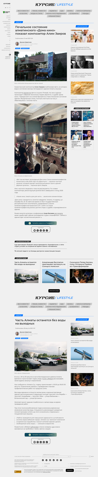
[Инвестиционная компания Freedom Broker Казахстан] (6, 12)
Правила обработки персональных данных (80, 466)
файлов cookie (46, 472)
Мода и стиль (37, 13)
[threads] (57, 460)
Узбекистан (7, 58)
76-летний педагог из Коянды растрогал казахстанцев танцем (37, 251)
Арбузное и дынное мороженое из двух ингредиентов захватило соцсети (82, 101)
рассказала (58, 213)
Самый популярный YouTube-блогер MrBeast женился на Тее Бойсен (81, 49)
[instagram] (43, 460)
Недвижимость (25, 48)
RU (5, 7)
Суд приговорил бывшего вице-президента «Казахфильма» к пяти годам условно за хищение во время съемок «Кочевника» (39, 245)
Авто (9, 19)
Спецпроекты (7, 48)
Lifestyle (8, 25)
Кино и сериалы (83, 11)
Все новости (23, 11)
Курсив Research (6, 21)
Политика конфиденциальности (78, 463)
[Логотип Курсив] (6, 3)
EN (7, 7)
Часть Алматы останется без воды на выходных (25, 263)
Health (8, 28)
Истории (8, 17)
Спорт (9, 32)
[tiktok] (54, 460)
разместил (27, 93)
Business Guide (7, 23)
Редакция (8, 44)
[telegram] (46, 460)
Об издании (47, 463)
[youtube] (50, 460)
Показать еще (54, 291)
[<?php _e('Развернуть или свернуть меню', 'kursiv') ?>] (10, 55)
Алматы (18, 48)
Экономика (7, 30)
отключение (25, 338)
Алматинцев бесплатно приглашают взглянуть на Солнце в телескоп (53, 264)
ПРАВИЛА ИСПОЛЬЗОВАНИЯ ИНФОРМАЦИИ (79, 468)
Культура (23, 13)
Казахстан (7, 56)
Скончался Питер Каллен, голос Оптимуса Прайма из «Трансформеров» (81, 264)
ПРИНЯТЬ (70, 470)
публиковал (34, 427)
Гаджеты (53, 11)
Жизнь (70, 11)
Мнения (8, 34)
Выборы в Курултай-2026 (76, 471)
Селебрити (74, 13)
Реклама (8, 46)
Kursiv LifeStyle (47, 379)
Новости (8, 16)
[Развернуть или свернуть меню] (9, 40)
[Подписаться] (70, 456)
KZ (9, 7)
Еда (62, 11)
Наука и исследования (56, 13)
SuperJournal (7, 27)
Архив (9, 36)
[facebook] (61, 460)
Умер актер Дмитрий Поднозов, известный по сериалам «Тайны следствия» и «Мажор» (81, 75)
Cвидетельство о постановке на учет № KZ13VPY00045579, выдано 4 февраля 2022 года (26, 464)
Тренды (85, 13)
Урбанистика (54, 16)
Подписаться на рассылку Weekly (51, 454)
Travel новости (39, 11)
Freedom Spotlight (6, 50)
